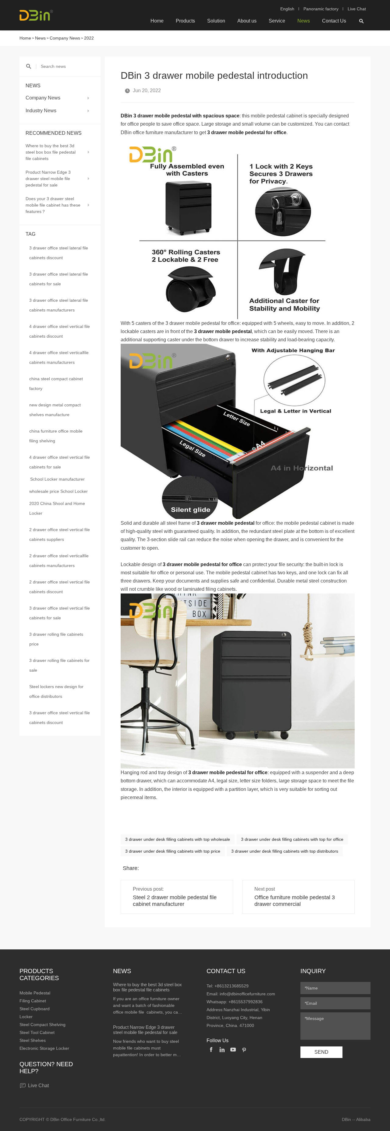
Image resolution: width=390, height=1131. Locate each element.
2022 (89, 38)
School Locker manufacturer (57, 479)
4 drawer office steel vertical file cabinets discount (59, 331)
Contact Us (334, 20)
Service (277, 20)
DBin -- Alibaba (356, 1119)
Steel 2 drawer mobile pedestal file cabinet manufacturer (175, 900)
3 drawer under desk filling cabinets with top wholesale (177, 839)
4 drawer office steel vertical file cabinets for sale (59, 462)
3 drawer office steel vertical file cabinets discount (59, 717)
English (287, 8)
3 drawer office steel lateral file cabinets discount (58, 252)
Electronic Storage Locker (44, 1048)
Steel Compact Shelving (43, 1024)
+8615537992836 (246, 1001)
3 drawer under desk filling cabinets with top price (172, 851)
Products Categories (39, 974)
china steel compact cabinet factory (56, 383)
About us (247, 20)
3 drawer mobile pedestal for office (246, 132)
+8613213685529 (231, 985)
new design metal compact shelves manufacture (55, 409)
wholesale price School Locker (58, 491)
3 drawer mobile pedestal (225, 523)
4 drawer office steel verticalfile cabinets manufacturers (59, 357)
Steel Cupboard (35, 1008)
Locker (26, 1016)
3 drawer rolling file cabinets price (56, 639)
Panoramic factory (321, 8)
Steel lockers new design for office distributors (56, 691)
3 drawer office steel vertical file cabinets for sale (59, 613)
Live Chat (357, 8)
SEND (321, 1052)
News (303, 20)
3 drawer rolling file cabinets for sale (59, 665)
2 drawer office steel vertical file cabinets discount (59, 586)
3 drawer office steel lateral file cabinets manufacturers (58, 305)
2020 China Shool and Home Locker (57, 508)
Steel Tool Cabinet (37, 1032)
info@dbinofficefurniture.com (247, 993)
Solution (216, 20)
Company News (65, 38)
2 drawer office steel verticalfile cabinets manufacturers (59, 560)
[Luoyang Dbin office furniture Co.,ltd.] (36, 15)
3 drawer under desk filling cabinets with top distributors (284, 851)
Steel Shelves (33, 1040)
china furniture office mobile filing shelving (56, 436)
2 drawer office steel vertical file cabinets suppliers (59, 534)
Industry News (41, 110)
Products (185, 20)
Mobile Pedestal (35, 992)
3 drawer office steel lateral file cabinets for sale (58, 279)
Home (157, 20)
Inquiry (313, 971)
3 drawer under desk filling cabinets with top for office (292, 839)
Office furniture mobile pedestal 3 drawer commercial (294, 900)
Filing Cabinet (33, 1000)
